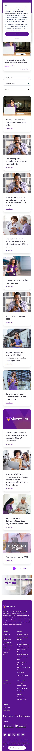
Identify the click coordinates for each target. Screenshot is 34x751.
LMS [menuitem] (18, 659)
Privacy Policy (6, 745)
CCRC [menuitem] (5, 647)
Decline (17, 38)
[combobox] (16, 89)
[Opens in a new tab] (4, 734)
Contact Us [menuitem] (6, 707)
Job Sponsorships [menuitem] (22, 657)
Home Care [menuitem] (6, 634)
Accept (17, 34)
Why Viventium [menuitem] (21, 680)
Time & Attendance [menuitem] (22, 675)
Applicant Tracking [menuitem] (22, 637)
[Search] (28, 89)
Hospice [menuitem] (5, 637)
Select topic (9, 78)
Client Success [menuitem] (21, 685)
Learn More (8, 66)
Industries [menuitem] (5, 631)
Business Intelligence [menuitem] (23, 644)
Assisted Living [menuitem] (7, 644)
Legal (23, 745)
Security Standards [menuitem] (22, 688)
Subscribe (9, 587)
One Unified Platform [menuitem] (23, 667)
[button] (20, 69)
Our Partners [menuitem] (7, 683)
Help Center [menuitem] (6, 710)
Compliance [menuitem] (21, 690)
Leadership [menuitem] (20, 697)
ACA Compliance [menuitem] (22, 634)
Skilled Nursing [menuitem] (7, 642)
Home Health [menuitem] (7, 639)
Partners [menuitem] (5, 680)
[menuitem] (23, 694)
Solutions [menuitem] (19, 631)
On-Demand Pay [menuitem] (22, 662)
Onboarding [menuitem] (20, 664)
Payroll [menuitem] (19, 670)
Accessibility (6, 746)
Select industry (9, 83)
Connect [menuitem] (5, 704)
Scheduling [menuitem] (20, 672)
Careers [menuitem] (21, 699)
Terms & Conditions (16, 745)
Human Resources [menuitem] (22, 654)
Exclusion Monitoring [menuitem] (23, 647)
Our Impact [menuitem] (20, 683)
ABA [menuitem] (4, 654)
